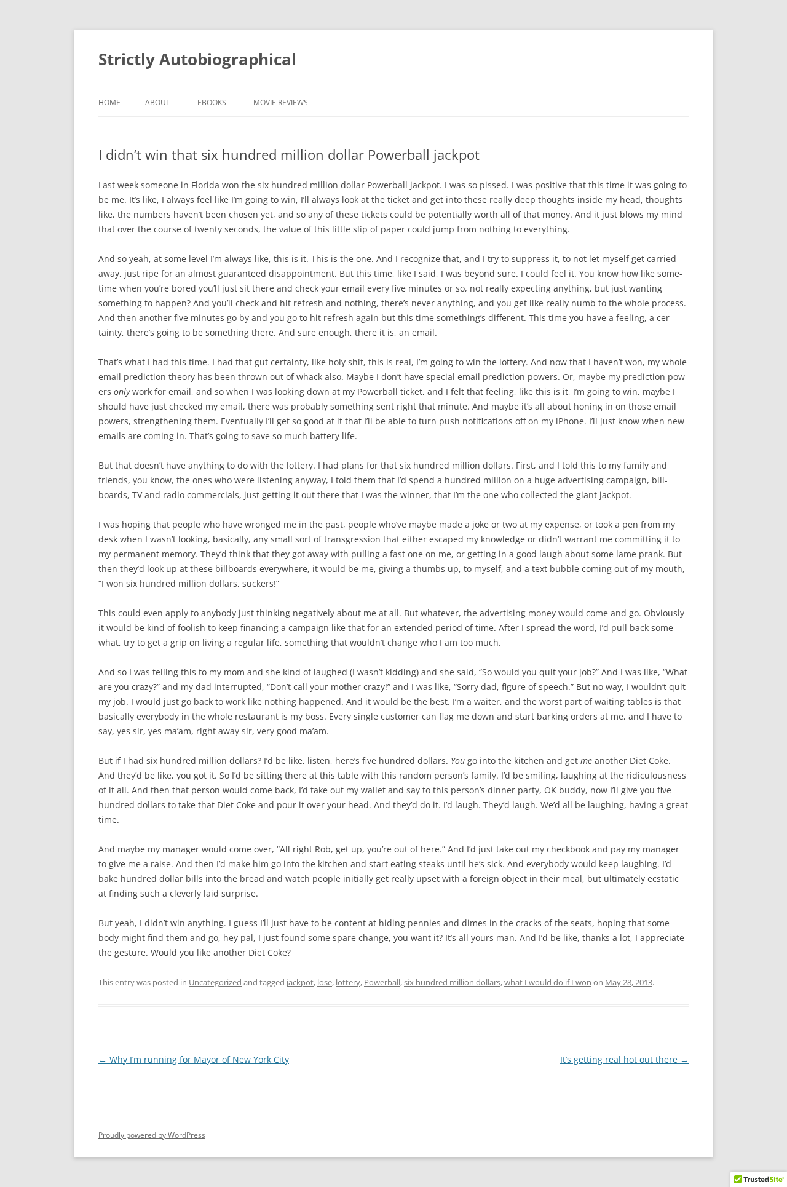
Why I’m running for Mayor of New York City (193, 1059)
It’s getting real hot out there (624, 1059)
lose (324, 982)
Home (109, 102)
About (157, 102)
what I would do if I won (547, 982)
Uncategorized (215, 982)
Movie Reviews (280, 102)
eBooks (211, 102)
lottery (348, 982)
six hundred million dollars (452, 982)
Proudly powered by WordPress (151, 1135)
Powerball (382, 982)
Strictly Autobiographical (197, 59)
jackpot (300, 982)
